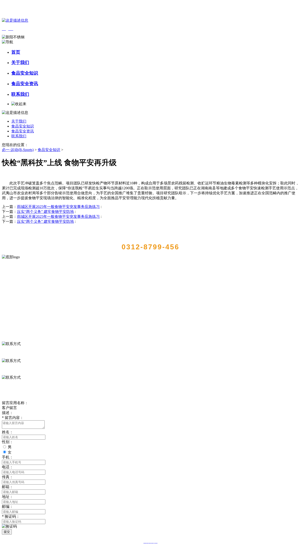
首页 (15, 52)
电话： (7, 467)
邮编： (7, 507)
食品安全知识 (24, 73)
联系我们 (20, 94)
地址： (7, 497)
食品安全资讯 (24, 83)
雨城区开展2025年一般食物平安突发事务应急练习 (58, 207)
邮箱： (7, 487)
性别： (7, 442)
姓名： (7, 432)
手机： (7, 457)
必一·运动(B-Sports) (18, 150)
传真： (7, 477)
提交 (7, 531)
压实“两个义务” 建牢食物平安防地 (45, 212)
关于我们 (20, 62)
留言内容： (13, 418)
